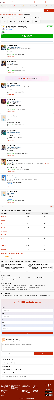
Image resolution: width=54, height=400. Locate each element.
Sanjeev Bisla (3, 216)
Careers (34, 386)
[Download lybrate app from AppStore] (49, 395)
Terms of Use (35, 388)
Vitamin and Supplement (5, 385)
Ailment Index (24, 391)
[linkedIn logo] (51, 384)
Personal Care (3, 392)
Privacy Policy (35, 390)
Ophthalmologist (9, 14)
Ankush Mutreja (4, 241)
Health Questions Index (26, 386)
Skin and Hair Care (4, 387)
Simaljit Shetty (4, 249)
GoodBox (2, 395)
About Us (34, 383)
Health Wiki (24, 383)
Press (34, 392)
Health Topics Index (26, 388)
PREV (3, 206)
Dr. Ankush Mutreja (12, 160)
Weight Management (4, 390)
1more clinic (10, 68)
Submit (43, 353)
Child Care (2, 394)
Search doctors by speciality (14, 388)
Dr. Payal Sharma (12, 116)
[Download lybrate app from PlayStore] (49, 393)
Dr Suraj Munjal (11, 61)
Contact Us (35, 385)
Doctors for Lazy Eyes (18, 14)
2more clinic (10, 107)
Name (3, 307)
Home (1, 14)
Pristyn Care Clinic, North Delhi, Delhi (17, 26)
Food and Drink (3, 391)
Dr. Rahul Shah (11, 145)
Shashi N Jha (4, 245)
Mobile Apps (35, 387)
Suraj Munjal (3, 220)
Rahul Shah (3, 238)
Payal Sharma (4, 231)
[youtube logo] (48, 386)
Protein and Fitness (4, 386)
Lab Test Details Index (26, 392)
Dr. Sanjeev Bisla (12, 45)
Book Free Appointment (40, 1)
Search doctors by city (15, 383)
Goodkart (2, 383)
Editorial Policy (35, 391)
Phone (3, 313)
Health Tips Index (25, 385)
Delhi (4, 14)
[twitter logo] (48, 384)
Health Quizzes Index (26, 387)
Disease (3, 325)
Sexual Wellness (4, 388)
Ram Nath (3, 227)
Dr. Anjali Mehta (11, 131)
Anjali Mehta (3, 234)
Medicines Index (25, 390)
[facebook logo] (45, 384)
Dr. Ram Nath (11, 99)
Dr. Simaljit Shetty (12, 191)
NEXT (51, 206)
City (3, 319)
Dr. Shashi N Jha (12, 176)
